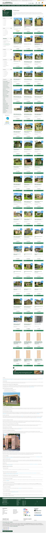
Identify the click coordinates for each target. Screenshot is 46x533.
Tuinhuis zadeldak (5, 81)
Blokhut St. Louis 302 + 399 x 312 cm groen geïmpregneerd (39, 79)
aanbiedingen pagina (38, 456)
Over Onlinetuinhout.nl (5, 510)
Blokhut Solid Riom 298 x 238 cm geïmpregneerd (28, 219)
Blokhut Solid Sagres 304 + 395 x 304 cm (17, 254)
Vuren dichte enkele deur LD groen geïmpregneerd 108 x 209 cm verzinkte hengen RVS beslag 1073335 (18, 342)
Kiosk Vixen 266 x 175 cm (17, 61)
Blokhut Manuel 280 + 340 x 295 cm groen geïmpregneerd (28, 96)
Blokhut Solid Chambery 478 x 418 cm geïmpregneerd (39, 114)
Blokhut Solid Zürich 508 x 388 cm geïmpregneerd (28, 184)
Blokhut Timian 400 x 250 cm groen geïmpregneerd (17, 79)
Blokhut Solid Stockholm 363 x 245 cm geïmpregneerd (18, 236)
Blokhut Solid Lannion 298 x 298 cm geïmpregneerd (38, 131)
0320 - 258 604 (6, 14)
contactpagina (7, 480)
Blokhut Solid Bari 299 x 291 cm (17, 271)
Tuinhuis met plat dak (5, 86)
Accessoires (4, 112)
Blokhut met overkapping (6, 91)
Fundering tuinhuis (5, 104)
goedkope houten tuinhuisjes (9, 457)
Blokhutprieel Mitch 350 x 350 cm (39, 306)
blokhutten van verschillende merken (28, 379)
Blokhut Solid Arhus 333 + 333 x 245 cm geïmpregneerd (28, 201)
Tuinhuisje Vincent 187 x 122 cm (17, 26)
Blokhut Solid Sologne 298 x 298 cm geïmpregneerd (17, 184)
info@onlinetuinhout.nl (6, 15)
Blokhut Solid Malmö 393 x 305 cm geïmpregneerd (18, 219)
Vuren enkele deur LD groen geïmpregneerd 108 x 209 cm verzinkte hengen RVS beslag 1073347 (28, 360)
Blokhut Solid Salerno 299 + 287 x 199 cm (27, 289)
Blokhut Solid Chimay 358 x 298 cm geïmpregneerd (17, 131)
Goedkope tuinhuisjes (5, 96)
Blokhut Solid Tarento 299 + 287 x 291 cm (38, 289)
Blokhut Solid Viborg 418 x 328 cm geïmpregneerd (28, 236)
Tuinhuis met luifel (5, 85)
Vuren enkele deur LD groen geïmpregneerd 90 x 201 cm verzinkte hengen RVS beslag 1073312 (38, 360)
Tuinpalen (22, 5)
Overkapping (37, 5)
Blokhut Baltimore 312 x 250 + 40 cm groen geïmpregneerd (28, 61)
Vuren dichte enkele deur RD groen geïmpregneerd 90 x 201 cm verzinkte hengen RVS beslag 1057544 (18, 360)
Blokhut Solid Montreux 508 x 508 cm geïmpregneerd (28, 149)
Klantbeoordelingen (15, 512)
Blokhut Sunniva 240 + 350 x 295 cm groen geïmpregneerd (18, 96)
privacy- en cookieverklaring (14, 526)
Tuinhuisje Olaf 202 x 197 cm (38, 26)
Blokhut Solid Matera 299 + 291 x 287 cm (38, 271)
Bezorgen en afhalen (5, 513)
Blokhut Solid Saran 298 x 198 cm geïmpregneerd (39, 166)
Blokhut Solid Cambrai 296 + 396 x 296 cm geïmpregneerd (17, 201)
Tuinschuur (4, 109)
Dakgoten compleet (5, 103)
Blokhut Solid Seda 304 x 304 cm (28, 254)
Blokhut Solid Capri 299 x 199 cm (28, 271)
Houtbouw (32, 5)
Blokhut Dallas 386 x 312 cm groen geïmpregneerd (38, 61)
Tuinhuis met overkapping (6, 82)
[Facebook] (24, 509)
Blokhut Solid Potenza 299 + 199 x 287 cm (17, 289)
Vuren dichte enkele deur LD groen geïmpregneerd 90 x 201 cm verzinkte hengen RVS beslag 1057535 (28, 342)
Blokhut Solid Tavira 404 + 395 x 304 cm (39, 254)
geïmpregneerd (4, 413)
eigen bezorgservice (16, 0)
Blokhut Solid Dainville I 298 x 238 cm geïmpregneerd (18, 306)
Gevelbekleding (18, 5)
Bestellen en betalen (5, 512)
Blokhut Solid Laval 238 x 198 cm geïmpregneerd (17, 149)
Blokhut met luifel (5, 90)
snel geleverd (6, 0)
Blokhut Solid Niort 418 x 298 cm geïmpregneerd (18, 166)
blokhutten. (38, 413)
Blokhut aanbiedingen (5, 95)
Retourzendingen (15, 510)
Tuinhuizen (29, 5)
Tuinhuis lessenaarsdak (6, 105)
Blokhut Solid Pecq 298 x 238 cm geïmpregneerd (28, 166)
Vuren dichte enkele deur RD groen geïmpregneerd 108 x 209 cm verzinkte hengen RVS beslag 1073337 (39, 342)
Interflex (4, 99)
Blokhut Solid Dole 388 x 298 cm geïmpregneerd (28, 131)
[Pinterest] (26, 509)
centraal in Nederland (27, 0)
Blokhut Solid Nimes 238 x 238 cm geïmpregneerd (39, 149)
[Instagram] (25, 509)
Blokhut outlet (5, 94)
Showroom (4, 511)
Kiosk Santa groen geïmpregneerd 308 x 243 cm (38, 44)
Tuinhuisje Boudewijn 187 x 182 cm (27, 26)
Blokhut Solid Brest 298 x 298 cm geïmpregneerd (39, 201)
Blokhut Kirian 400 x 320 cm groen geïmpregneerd (28, 324)
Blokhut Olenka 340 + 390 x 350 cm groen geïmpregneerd (18, 114)
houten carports (11, 473)
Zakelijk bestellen (15, 509)
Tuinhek (26, 5)
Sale (44, 5)
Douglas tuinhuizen (16, 473)
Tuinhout (5, 5)
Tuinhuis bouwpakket (5, 108)
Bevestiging (41, 5)
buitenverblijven (22, 379)
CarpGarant (4, 100)
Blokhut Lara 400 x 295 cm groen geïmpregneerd (17, 324)
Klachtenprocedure (15, 511)
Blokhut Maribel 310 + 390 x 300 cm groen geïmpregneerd (28, 114)
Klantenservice (5, 508)
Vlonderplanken (13, 5)
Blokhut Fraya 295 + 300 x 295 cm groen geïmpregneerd (39, 96)
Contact (3, 509)
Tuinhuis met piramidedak (6, 87)
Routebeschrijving (5, 504)
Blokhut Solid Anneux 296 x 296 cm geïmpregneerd (38, 184)
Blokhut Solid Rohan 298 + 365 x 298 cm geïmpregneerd (39, 219)
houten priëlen (7, 473)
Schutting (8, 5)
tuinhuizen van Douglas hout (10, 379)
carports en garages (39, 417)
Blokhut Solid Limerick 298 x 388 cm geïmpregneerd (28, 306)
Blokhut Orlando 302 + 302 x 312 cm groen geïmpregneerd (28, 79)
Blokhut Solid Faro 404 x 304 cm (38, 236)
